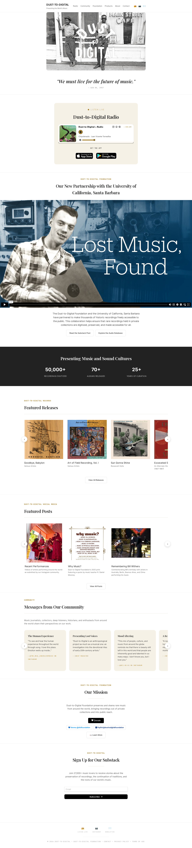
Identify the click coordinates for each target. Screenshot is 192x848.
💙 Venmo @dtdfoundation (79, 727)
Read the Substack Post (79, 333)
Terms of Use (138, 841)
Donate (97, 720)
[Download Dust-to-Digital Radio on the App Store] (84, 156)
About (117, 6)
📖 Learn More (96, 735)
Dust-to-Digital (62, 841)
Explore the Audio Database (110, 333)
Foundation (97, 6)
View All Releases (96, 480)
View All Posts (96, 586)
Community (85, 6)
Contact (126, 6)
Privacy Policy (121, 841)
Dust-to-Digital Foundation (87, 841)
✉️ (144, 6)
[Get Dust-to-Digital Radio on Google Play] (106, 156)
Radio (75, 6)
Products (108, 6)
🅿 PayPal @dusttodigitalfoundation (109, 727)
